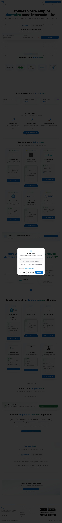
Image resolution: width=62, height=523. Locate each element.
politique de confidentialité (29, 268)
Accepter (39, 272)
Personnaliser (31, 272)
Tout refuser (22, 272)
